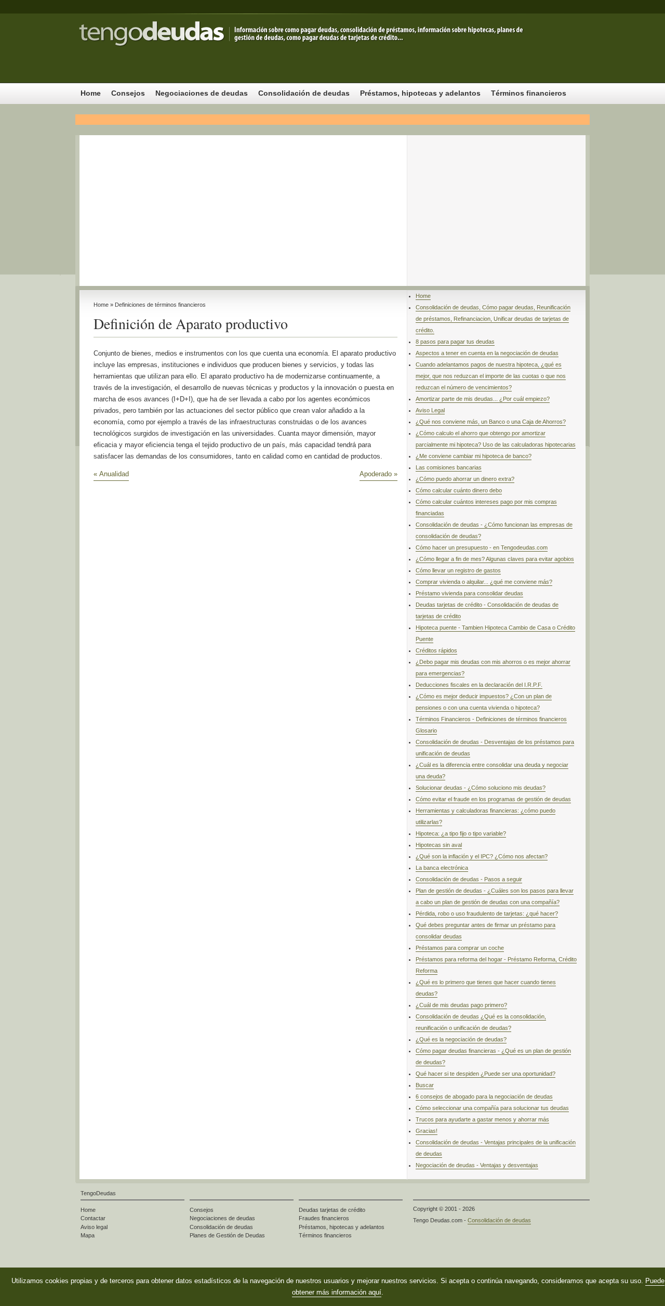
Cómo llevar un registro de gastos (458, 570)
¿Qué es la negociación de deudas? (461, 1039)
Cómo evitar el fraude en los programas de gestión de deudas (493, 799)
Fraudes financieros (324, 1218)
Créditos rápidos (436, 650)
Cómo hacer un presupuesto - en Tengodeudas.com (482, 547)
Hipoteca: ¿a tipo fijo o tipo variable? (461, 833)
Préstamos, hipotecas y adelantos (420, 93)
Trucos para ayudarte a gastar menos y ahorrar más (482, 1119)
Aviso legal (94, 1227)
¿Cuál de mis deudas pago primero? (461, 1005)
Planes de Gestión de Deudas (227, 1235)
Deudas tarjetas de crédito (332, 1210)
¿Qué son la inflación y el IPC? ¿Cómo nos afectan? (482, 856)
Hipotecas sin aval (439, 845)
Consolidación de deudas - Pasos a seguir (469, 879)
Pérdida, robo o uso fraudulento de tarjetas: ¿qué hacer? (487, 913)
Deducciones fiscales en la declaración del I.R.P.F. (479, 685)
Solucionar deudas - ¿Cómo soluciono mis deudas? (481, 788)
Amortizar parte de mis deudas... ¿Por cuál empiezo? (483, 399)
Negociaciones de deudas (201, 93)
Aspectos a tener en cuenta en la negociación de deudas (487, 353)
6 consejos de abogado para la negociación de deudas (484, 1096)
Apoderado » (378, 474)
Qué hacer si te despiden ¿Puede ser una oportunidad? (485, 1073)
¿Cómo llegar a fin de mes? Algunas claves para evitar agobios (495, 559)
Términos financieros (528, 93)
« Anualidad (111, 474)
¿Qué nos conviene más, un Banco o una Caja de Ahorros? (491, 422)
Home (91, 93)
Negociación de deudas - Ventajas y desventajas (477, 1165)
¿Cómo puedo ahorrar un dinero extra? (465, 479)
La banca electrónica (442, 868)
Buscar (425, 1085)
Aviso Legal (430, 410)
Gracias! (426, 1131)
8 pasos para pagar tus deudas (455, 341)
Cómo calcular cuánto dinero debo (459, 490)
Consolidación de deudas (179, 48)
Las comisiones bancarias (449, 467)
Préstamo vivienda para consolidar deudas (469, 593)
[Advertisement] (332, 208)
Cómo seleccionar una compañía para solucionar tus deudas (492, 1108)
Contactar (93, 1218)
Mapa (88, 1235)
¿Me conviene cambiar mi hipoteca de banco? (473, 456)
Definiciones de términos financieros (160, 305)
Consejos (128, 93)
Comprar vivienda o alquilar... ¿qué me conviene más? (484, 582)
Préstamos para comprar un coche (460, 948)
